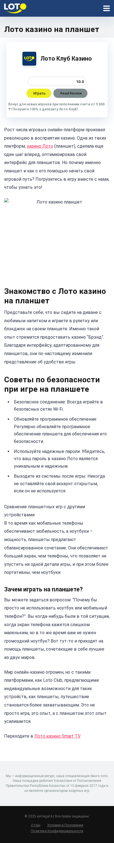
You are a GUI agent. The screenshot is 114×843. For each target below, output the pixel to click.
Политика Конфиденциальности (57, 831)
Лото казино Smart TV (57, 736)
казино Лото (40, 146)
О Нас (35, 825)
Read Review (71, 93)
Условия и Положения (65, 825)
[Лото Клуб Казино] (29, 64)
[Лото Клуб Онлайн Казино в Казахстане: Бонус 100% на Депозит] (15, 7)
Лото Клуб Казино (66, 58)
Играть (39, 93)
